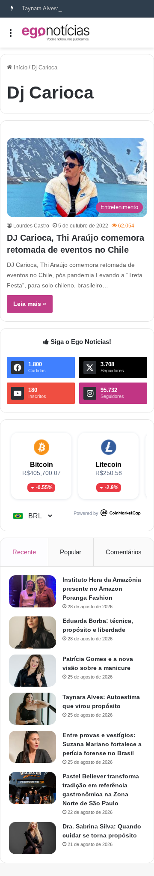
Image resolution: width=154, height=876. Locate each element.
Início (19, 67)
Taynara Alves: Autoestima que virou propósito (79, 8)
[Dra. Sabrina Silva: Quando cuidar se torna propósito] (32, 838)
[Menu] (10, 35)
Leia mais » (29, 303)
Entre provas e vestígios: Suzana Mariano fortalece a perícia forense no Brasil (102, 744)
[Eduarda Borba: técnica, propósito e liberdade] (32, 632)
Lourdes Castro (31, 226)
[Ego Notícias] (55, 33)
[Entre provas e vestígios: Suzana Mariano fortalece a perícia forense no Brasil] (32, 747)
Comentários (124, 552)
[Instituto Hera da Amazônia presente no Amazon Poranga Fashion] (32, 591)
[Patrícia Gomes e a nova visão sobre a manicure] (32, 671)
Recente (24, 552)
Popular (70, 552)
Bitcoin (41, 464)
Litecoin (108, 464)
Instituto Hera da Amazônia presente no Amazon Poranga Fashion (101, 588)
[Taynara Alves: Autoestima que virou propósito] (32, 709)
